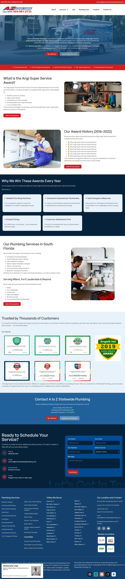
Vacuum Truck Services (31, 520)
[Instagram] (104, 528)
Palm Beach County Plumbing (33, 545)
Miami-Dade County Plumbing (33, 548)
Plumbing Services (7, 522)
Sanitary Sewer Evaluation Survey (32, 528)
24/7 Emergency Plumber (9, 536)
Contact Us (107, 9)
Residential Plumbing (30, 532)
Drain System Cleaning (9, 509)
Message (71, 456)
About (53, 9)
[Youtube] (108, 528)
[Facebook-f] (99, 528)
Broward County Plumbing (32, 541)
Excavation (5, 519)
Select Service (100, 448)
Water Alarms (28, 524)
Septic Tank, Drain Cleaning (32, 502)
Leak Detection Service (9, 533)
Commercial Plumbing (8, 505)
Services (63, 9)
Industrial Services (7, 529)
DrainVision (5, 512)
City (73, 9)
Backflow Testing (7, 502)
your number (72, 448)
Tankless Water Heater (31, 513)
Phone (10, 451)
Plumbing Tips (84, 9)
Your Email (98, 439)
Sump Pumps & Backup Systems (31, 509)
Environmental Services (9, 516)
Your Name (71, 439)
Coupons (96, 9)
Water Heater (28, 517)
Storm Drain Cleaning (30, 505)
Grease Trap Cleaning (8, 526)
